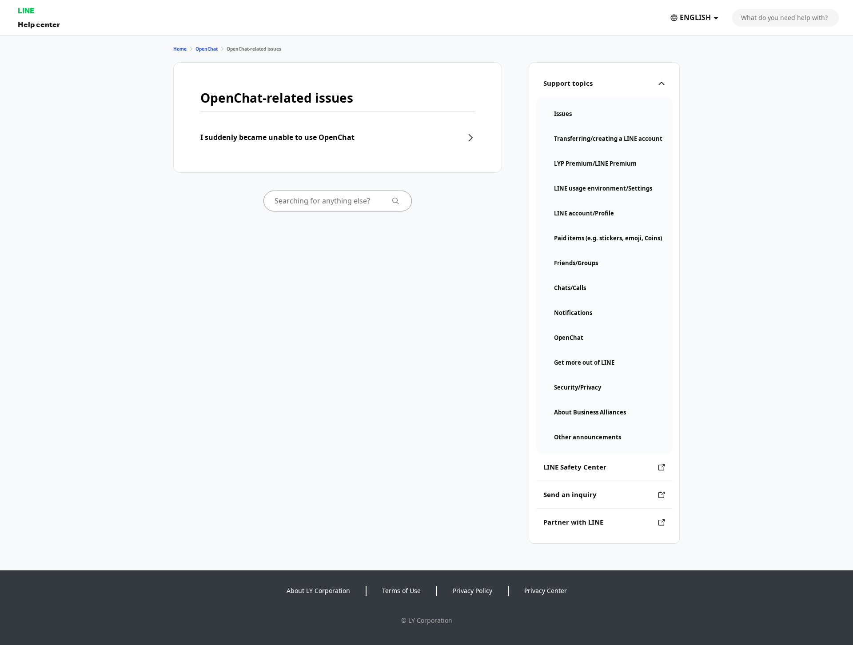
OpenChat (206, 49)
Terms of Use (401, 590)
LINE (26, 10)
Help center (39, 24)
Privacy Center (545, 590)
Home (180, 49)
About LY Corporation (318, 590)
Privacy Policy (472, 590)
